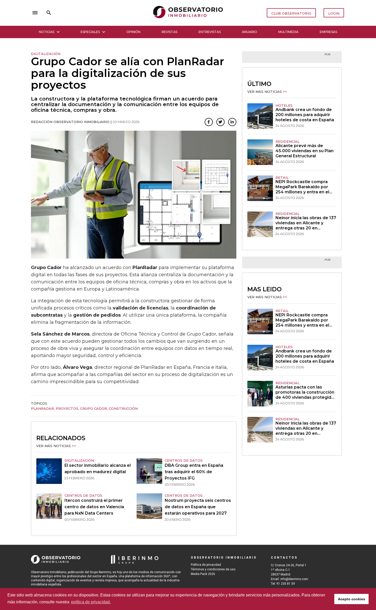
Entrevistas (209, 32)
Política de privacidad (206, 565)
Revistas (169, 32)
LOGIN (333, 13)
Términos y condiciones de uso (213, 569)
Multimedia (288, 32)
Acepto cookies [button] (351, 599)
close (102, 13)
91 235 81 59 (286, 583)
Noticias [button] (46, 32)
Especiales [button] (90, 32)
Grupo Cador (93, 408)
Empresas (328, 32)
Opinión (133, 32)
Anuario (249, 32)
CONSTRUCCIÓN (123, 408)
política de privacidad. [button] (91, 602)
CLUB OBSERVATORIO (291, 13)
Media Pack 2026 (203, 574)
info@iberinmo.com (294, 579)
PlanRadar (42, 408)
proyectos (67, 408)
